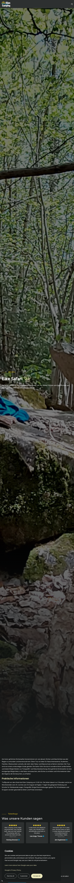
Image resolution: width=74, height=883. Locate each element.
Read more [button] (13, 836)
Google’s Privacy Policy (13, 870)
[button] (72, 4)
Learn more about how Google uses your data (20, 865)
